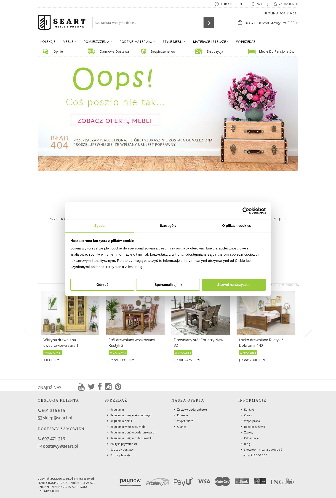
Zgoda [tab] (99, 225)
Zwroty (248, 432)
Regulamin (117, 409)
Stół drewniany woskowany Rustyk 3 (132, 342)
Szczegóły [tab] (168, 225)
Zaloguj (262, 4)
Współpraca (252, 421)
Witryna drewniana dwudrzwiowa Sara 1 (60, 342)
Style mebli (173, 41)
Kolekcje (47, 41)
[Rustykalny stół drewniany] (200, 313)
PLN (238, 4)
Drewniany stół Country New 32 (198, 342)
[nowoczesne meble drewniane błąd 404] (168, 113)
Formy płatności (120, 455)
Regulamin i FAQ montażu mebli (131, 438)
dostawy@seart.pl (60, 446)
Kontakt (249, 409)
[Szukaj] (209, 22)
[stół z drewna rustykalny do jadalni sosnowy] (135, 313)
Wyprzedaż (245, 41)
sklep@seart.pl (57, 417)
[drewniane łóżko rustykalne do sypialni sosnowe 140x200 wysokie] (266, 313)
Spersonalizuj (165, 285)
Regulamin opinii (121, 421)
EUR (224, 4)
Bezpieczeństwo (163, 51)
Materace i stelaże (209, 41)
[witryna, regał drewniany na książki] (70, 313)
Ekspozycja (215, 51)
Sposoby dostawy (121, 450)
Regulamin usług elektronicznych (131, 415)
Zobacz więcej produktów (278, 285)
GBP (231, 4)
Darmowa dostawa (114, 51)
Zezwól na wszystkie (233, 285)
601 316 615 (289, 13)
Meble (68, 41)
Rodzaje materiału (136, 41)
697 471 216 (53, 438)
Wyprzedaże (185, 421)
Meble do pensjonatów (276, 51)
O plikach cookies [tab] (236, 225)
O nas (248, 415)
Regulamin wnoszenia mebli (128, 427)
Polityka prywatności (123, 444)
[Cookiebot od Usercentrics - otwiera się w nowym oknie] (246, 210)
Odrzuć (102, 285)
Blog (247, 444)
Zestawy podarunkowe (192, 409)
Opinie (58, 51)
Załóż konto (288, 4)
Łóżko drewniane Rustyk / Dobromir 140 (261, 342)
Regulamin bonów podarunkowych (132, 432)
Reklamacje (251, 438)
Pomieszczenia (96, 41)
